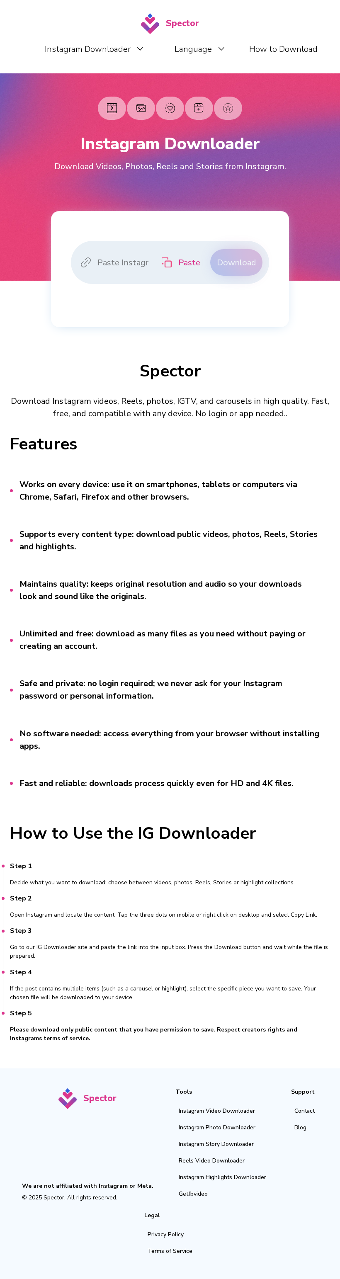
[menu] (170, 48)
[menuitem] (94, 49)
